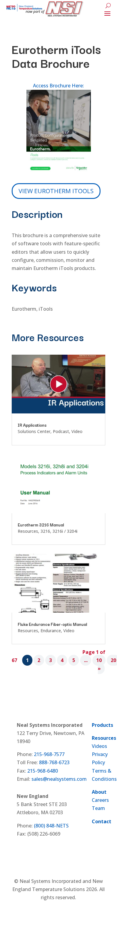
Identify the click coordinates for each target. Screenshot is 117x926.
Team (98, 808)
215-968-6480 (42, 770)
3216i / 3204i (64, 531)
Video (76, 431)
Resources (28, 531)
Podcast (61, 431)
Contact (101, 821)
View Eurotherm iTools (56, 191)
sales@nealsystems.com (59, 779)
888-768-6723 (54, 762)
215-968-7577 (49, 754)
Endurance (50, 630)
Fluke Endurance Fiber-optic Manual (52, 624)
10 (99, 660)
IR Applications (32, 425)
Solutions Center (34, 431)
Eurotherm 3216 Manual (41, 524)
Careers (100, 800)
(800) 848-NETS (51, 825)
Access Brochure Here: (58, 85)
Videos (99, 746)
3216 (45, 531)
